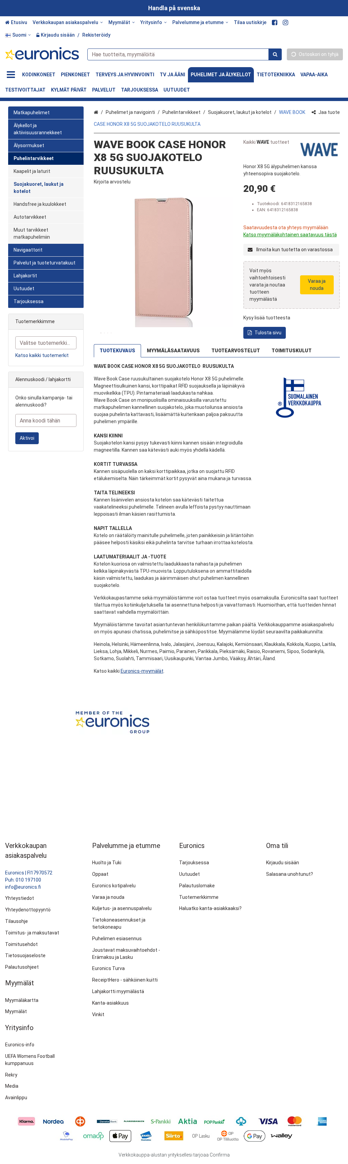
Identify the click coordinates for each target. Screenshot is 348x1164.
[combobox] (184, 54)
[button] (112, 181)
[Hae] (275, 54)
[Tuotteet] (10, 74)
